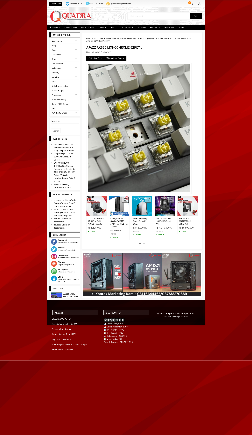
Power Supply (58, 90)
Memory (55, 72)
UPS (53, 108)
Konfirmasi (155, 27)
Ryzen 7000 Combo (60, 104)
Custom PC (57, 54)
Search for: (56, 121)
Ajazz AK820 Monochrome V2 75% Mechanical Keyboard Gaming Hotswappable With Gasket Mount (135, 38)
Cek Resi (102, 27)
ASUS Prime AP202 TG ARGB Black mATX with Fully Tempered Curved (64, 147)
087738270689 (96, 3)
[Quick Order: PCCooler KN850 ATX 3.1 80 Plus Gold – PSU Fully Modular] (104, 214)
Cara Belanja (70, 27)
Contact (114, 27)
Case (54, 50)
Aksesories (57, 41)
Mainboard (56, 68)
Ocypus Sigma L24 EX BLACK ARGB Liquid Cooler (63, 156)
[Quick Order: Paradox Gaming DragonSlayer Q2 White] (150, 214)
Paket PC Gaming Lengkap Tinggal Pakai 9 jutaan (64, 178)
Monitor (55, 77)
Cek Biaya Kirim (87, 27)
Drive (54, 59)
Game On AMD (128, 27)
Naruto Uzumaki (61, 218)
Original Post (96, 58)
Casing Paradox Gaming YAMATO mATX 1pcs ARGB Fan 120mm (119, 222)
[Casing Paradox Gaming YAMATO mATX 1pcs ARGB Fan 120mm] (119, 206)
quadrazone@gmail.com (121, 3)
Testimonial (169, 27)
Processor (56, 94)
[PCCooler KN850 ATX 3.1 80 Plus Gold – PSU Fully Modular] (96, 206)
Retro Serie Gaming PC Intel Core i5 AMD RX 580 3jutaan (65, 203)
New (53, 81)
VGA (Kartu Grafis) (60, 112)
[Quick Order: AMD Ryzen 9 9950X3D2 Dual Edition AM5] (195, 214)
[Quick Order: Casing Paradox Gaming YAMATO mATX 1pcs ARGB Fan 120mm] (127, 214)
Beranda (56, 27)
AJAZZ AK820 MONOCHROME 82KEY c (114, 47)
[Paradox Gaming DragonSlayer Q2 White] (142, 206)
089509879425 (76, 3)
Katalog (142, 27)
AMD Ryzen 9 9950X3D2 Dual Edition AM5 (185, 221)
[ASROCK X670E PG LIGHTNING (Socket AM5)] (165, 206)
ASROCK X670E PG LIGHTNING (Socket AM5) (163, 221)
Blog (181, 27)
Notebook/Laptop (60, 86)
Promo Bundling (59, 99)
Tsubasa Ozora (60, 224)
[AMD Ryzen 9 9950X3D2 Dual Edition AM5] (187, 206)
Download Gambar (116, 58)
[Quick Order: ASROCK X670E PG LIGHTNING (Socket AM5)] (173, 214)
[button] (196, 16)
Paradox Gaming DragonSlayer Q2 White (140, 221)
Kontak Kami (56, 3)
